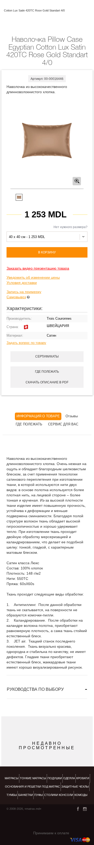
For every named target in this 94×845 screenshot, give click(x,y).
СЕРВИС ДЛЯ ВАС (63, 424)
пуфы (38, 794)
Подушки (55, 778)
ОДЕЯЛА (69, 778)
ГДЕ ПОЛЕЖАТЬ (29, 424)
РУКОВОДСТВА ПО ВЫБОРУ (35, 689)
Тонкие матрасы (33, 778)
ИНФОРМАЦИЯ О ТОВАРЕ (38, 416)
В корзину (47, 252)
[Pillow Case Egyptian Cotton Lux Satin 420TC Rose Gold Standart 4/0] (47, 141)
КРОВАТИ (82, 778)
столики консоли (58, 794)
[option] (47, 141)
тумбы (12, 794)
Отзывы (72, 416)
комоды (80, 794)
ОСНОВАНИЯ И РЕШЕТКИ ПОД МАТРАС (32, 786)
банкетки (25, 794)
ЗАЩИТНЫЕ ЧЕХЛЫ (75, 786)
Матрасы (12, 778)
